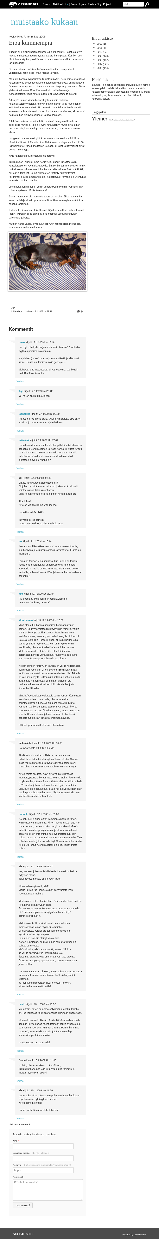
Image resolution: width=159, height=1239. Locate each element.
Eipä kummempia (30, 42)
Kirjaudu (107, 4)
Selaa (78, 4)
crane (22, 342)
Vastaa (20, 381)
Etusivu (47, 4)
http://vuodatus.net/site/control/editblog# (122, 120)
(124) (103, 56)
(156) (103, 68)
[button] (67, 4)
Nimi (16, 1140)
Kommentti (18, 1176)
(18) (102, 43)
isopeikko (24, 414)
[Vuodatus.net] (24, 1234)
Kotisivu (42, 1164)
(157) (103, 60)
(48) (102, 47)
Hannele (23, 814)
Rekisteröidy (94, 4)
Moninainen (26, 620)
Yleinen (100, 118)
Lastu (22, 1004)
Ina (20, 541)
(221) (103, 64)
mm (21, 593)
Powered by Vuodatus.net (134, 1234)
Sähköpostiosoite (31, 1152)
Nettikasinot (59, 4)
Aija (21, 391)
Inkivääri (24, 440)
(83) (102, 51)
